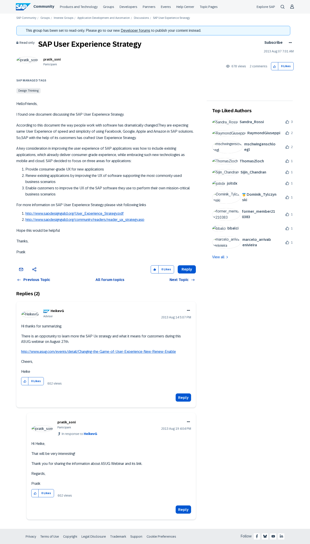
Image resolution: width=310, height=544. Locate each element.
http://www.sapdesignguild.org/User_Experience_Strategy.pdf (74, 213)
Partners (149, 7)
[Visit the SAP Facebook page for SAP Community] (257, 536)
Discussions (141, 18)
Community (43, 6)
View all (218, 257)
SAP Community (26, 18)
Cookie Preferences (161, 536)
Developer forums (135, 30)
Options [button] (289, 42)
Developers (128, 7)
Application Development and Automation (103, 18)
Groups (108, 7)
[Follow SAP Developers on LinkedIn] (281, 536)
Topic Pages (209, 7)
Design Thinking (28, 90)
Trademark (118, 536)
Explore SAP (266, 7)
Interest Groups (63, 18)
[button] (274, 66)
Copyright (70, 536)
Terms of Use (49, 536)
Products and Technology (79, 7)
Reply (183, 398)
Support (136, 536)
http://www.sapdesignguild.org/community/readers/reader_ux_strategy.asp (84, 220)
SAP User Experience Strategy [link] (171, 18)
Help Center (185, 7)
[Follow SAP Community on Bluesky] (265, 536)
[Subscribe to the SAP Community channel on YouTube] (273, 536)
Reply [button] (187, 269)
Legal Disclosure (93, 536)
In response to (79, 434)
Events (166, 7)
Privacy (31, 536)
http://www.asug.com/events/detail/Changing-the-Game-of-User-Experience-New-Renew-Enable (98, 352)
